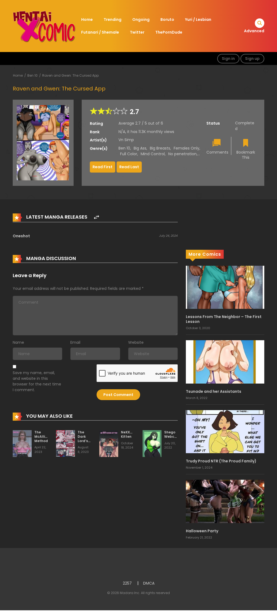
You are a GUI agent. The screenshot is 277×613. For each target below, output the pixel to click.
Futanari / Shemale (100, 32)
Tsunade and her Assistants (213, 391)
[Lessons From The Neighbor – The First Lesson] (225, 287)
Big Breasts (160, 148)
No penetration (182, 154)
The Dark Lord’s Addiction (86, 438)
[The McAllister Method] (22, 443)
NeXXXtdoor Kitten (131, 434)
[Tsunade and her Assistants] (225, 361)
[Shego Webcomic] (152, 443)
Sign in (228, 58)
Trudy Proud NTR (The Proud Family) (221, 461)
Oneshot (21, 236)
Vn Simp (126, 139)
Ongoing (141, 19)
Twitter (137, 32)
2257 (127, 583)
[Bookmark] (245, 143)
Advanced (254, 31)
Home (87, 19)
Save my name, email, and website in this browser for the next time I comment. (37, 381)
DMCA (148, 583)
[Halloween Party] (225, 501)
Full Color (128, 154)
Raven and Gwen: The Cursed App (70, 75)
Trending (112, 19)
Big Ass (140, 148)
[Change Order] (96, 217)
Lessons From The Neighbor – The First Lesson (224, 319)
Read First (103, 167)
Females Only (186, 148)
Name (18, 342)
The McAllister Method (43, 436)
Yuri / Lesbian (198, 19)
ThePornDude (168, 32)
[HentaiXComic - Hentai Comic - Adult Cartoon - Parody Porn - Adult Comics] (44, 25)
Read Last (129, 167)
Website (136, 342)
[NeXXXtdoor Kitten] (108, 443)
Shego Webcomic (173, 434)
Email (75, 342)
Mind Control (153, 154)
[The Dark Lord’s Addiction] (65, 443)
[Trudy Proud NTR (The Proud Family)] (225, 431)
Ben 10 (32, 75)
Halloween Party (202, 531)
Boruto (167, 19)
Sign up (252, 58)
